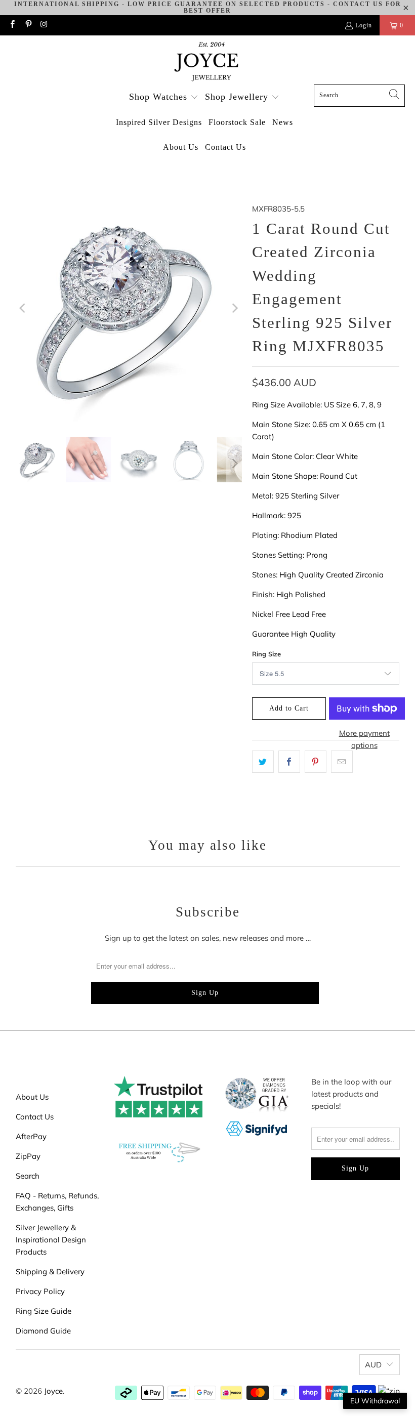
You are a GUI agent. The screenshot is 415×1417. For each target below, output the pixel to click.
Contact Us (35, 1116)
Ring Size (266, 654)
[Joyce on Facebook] (12, 25)
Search (27, 1176)
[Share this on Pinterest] (315, 762)
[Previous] (23, 308)
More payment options (364, 739)
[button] (163, 97)
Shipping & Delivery (50, 1271)
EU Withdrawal (375, 1400)
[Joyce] (207, 62)
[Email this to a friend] (342, 762)
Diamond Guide (43, 1331)
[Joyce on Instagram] (43, 25)
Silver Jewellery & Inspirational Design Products (51, 1240)
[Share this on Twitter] (263, 762)
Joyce (53, 1391)
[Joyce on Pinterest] (27, 25)
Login (363, 25)
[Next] (234, 308)
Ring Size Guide (43, 1311)
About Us (32, 1097)
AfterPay (31, 1136)
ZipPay (28, 1156)
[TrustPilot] (158, 1114)
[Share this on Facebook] (289, 762)
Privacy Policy (40, 1291)
